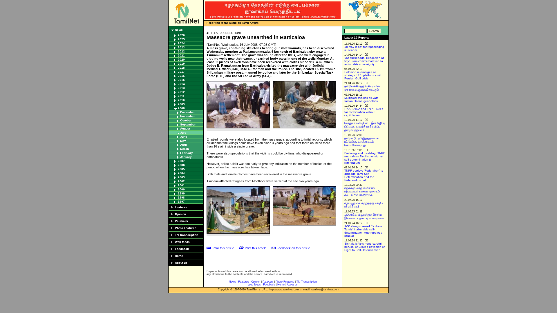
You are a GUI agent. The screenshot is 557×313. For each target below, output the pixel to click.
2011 (181, 96)
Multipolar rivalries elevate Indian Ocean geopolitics (361, 99)
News (179, 29)
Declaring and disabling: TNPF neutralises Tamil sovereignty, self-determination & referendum (364, 158)
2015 (181, 79)
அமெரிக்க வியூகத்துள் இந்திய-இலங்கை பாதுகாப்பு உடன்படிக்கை (364, 216)
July (183, 132)
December (187, 112)
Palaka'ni (181, 221)
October (185, 120)
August (185, 128)
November (187, 116)
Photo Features (185, 228)
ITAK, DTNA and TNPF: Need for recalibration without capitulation (364, 112)
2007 (181, 161)
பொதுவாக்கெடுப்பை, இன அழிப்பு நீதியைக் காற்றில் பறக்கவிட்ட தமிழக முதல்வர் (364, 126)
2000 (181, 189)
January (186, 157)
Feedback (182, 248)
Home (179, 255)
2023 (181, 47)
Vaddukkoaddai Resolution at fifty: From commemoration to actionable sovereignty (364, 61)
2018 (181, 67)
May (183, 140)
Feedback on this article (293, 248)
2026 (181, 35)
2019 (181, 63)
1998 (181, 197)
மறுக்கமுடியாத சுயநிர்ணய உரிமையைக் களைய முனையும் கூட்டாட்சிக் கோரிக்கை (362, 191)
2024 (181, 43)
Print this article (255, 248)
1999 (181, 193)
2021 (181, 55)
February (186, 152)
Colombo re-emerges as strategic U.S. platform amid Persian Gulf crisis (362, 75)
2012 (181, 92)
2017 (181, 71)
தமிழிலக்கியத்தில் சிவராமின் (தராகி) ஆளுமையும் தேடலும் (362, 88)
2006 (181, 165)
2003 (181, 177)
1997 (181, 201)
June (183, 136)
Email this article (222, 248)
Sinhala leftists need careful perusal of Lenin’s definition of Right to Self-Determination (364, 247)
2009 (181, 104)
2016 (181, 75)
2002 (181, 181)
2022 (181, 51)
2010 (181, 100)
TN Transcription (186, 234)
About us (181, 262)
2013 (181, 88)
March (184, 148)
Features (181, 207)
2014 (181, 83)
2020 (181, 59)
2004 (181, 173)
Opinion (180, 214)
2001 (181, 185)
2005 (181, 169)
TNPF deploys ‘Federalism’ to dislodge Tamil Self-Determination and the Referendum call (363, 175)
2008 (181, 108)
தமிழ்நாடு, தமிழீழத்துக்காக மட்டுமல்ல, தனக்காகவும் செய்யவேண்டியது (361, 142)
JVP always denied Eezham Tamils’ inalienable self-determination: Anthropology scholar (363, 231)
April (183, 144)
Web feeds (182, 241)
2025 (181, 39)
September (188, 124)
